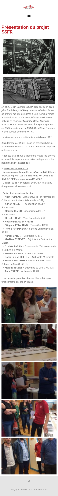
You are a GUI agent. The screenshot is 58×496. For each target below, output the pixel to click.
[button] (29, 16)
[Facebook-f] (29, 481)
